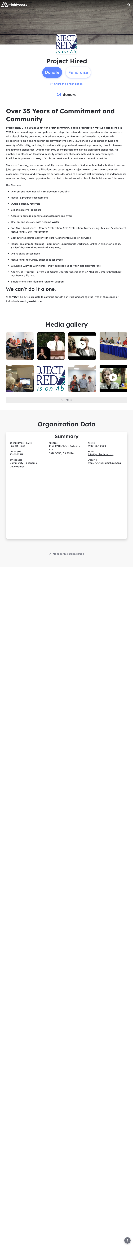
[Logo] (14, 4)
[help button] (127, 1240)
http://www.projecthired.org (104, 462)
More (69, 400)
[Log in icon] (129, 5)
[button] (51, 345)
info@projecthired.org (101, 454)
